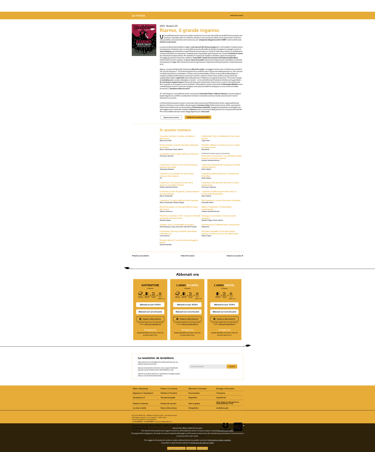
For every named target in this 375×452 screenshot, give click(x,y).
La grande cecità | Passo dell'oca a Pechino (179, 155)
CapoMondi (221, 398)
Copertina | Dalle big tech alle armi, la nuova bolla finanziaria (218, 193)
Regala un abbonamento (151, 319)
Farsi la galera (194, 404)
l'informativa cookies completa (219, 440)
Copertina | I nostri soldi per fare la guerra (179, 201)
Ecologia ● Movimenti (225, 389)
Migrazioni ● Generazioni (143, 393)
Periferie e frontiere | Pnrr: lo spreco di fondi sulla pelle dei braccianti (180, 218)
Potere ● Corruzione (169, 389)
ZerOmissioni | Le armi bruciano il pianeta (220, 201)
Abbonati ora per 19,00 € (224, 304)
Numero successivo (234, 256)
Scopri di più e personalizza (176, 448)
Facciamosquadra (168, 398)
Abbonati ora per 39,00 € (187, 304)
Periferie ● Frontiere (169, 393)
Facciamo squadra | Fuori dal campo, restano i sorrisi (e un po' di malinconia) (219, 233)
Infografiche (193, 408)
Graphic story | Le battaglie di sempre (178, 226)
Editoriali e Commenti (197, 389)
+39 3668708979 (149, 421)
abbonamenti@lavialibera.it (153, 324)
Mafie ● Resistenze (140, 389)
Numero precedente (141, 256)
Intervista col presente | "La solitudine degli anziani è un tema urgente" (221, 158)
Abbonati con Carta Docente (150, 312)
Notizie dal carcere (168, 404)
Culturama (220, 393)
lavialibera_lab (222, 408)
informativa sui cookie (225, 431)
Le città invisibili (139, 408)
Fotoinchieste (194, 393)
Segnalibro (192, 398)
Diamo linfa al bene (169, 408)
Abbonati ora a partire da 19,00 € (198, 117)
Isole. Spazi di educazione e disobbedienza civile (227, 403)
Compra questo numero (171, 117)
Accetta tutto (202, 448)
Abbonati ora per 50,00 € (150, 304)
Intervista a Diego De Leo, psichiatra (215, 153)
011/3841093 (138, 421)
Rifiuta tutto (191, 448)
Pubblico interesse (140, 404)
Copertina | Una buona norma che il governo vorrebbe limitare (176, 185)
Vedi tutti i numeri (236, 15)
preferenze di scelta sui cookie (202, 443)
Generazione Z (139, 398)
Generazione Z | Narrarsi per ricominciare (220, 226)
